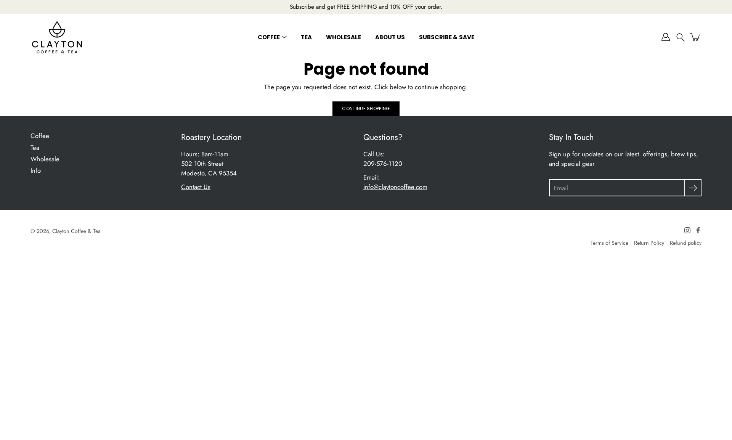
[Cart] (695, 37)
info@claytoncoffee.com (395, 186)
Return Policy (649, 243)
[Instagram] (687, 230)
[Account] (666, 37)
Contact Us (195, 186)
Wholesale (343, 37)
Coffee (269, 37)
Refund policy (686, 243)
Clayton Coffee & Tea (76, 231)
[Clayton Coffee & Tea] (57, 37)
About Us (390, 37)
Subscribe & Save (446, 37)
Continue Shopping (366, 108)
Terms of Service (609, 243)
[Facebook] (698, 230)
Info (35, 170)
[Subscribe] (693, 187)
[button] (680, 37)
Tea (306, 37)
